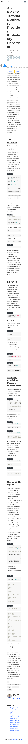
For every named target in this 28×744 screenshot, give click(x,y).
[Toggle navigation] (25, 2)
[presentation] (16, 79)
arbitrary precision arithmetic (14, 684)
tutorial (9, 689)
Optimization (10, 55)
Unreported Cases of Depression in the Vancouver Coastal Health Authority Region (15, 726)
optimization (15, 687)
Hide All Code (17, 71)
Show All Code (10, 71)
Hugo (21, 739)
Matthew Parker (6, 2)
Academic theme (14, 739)
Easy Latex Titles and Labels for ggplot (15, 710)
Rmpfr (9, 687)
